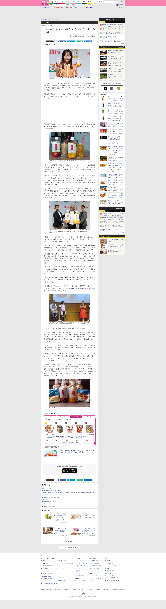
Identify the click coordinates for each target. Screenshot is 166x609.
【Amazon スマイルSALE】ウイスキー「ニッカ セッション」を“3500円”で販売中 (115, 105)
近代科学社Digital (81, 580)
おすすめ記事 (106, 236)
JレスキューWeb (96, 568)
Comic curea (110, 563)
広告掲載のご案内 (67, 589)
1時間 (102, 22)
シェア (63, 41)
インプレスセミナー (62, 568)
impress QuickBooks (111, 565)
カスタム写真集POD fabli (113, 578)
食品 (67, 7)
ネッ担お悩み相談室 (47, 573)
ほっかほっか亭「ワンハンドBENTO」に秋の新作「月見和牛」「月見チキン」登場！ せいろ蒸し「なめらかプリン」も (116, 191)
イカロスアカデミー (96, 571)
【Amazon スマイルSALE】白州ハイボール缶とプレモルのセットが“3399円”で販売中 (115, 111)
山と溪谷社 (77, 571)
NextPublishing (61, 580)
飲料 (71, 7)
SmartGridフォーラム (62, 560)
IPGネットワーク (109, 573)
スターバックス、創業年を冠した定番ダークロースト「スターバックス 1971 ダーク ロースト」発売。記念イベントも (116, 160)
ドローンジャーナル (47, 571)
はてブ (72, 41)
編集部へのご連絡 (77, 589)
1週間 (115, 22)
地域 (87, 7)
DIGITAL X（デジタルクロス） (64, 571)
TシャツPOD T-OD (81, 565)
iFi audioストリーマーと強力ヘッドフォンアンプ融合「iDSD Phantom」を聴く (115, 70)
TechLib (93, 583)
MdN (91, 573)
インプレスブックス (62, 578)
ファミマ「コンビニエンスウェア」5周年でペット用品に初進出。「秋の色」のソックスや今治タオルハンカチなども (115, 177)
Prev (46, 431)
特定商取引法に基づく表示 (119, 589)
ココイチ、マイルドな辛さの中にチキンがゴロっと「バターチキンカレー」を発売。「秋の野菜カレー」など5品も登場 (115, 184)
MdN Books (94, 575)
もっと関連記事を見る (69, 541)
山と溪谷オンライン (81, 573)
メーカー (81, 7)
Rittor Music (78, 558)
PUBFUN (107, 568)
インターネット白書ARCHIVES (50, 583)
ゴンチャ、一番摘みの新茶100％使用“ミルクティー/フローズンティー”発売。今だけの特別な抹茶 (60, 517)
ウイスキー (63, 416)
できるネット (46, 581)
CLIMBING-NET (80, 575)
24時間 (108, 22)
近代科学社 (77, 578)
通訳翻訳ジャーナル (96, 565)
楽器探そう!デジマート (82, 563)
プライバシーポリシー (88, 589)
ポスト (50, 41)
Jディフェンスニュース (97, 563)
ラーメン (76, 416)
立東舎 (78, 568)
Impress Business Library (63, 565)
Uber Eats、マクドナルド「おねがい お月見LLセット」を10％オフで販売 (115, 138)
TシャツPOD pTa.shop (112, 575)
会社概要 (98, 589)
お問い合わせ (58, 589)
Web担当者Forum (47, 563)
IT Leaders (45, 568)
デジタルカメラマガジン (48, 578)
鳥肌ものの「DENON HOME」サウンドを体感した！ (115, 76)
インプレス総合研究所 (48, 565)
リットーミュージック (82, 560)
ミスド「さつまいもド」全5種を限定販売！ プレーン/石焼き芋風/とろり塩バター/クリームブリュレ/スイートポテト (113, 34)
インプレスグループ (106, 589)
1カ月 (121, 22)
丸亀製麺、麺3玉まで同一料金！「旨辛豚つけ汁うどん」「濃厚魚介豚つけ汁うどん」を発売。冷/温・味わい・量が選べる (112, 26)
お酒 (76, 7)
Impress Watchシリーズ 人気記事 (112, 209)
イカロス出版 (93, 558)
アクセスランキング (108, 19)
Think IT (45, 560)
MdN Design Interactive (97, 578)
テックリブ (92, 581)
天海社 (108, 560)
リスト (55, 41)
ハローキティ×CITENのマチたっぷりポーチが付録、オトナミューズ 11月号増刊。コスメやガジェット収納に (113, 227)
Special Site (106, 47)
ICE (106, 558)
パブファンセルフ (111, 570)
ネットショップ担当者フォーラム (65, 563)
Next (93, 431)
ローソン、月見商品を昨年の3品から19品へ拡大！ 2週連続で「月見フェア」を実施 (115, 124)
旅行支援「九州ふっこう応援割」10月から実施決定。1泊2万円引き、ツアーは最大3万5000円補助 (113, 223)
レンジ (89, 416)
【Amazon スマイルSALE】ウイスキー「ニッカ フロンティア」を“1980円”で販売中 (115, 98)
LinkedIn (89, 41)
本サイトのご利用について (47, 589)
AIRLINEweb (95, 560)
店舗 (62, 7)
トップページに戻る (69, 547)
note (81, 41)
